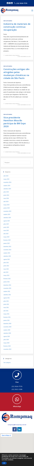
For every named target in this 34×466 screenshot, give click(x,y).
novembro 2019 (7, 349)
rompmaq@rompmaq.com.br (17, 425)
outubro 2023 (6, 214)
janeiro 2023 (6, 243)
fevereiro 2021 (7, 317)
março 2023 (6, 237)
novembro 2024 (7, 182)
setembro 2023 (7, 217)
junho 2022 (6, 266)
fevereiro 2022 (7, 278)
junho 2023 (6, 227)
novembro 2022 (7, 249)
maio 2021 (6, 307)
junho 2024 (6, 195)
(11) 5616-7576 (21, 3)
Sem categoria (7, 20)
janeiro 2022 (6, 282)
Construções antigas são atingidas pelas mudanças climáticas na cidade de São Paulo (16, 73)
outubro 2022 (6, 253)
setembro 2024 (7, 189)
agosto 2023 (6, 221)
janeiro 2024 (6, 208)
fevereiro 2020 (7, 346)
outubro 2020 (6, 330)
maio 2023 (6, 230)
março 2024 (6, 205)
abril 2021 (5, 311)
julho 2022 (6, 262)
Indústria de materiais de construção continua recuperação (16, 26)
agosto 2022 (6, 259)
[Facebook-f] (14, 429)
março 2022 (6, 275)
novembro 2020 (7, 327)
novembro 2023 (7, 211)
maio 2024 (6, 198)
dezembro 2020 (7, 323)
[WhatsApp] (17, 399)
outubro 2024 (6, 185)
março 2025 (6, 179)
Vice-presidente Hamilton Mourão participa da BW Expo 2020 (14, 122)
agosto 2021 (6, 298)
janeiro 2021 (6, 320)
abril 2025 (5, 176)
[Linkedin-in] (19, 429)
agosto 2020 (6, 336)
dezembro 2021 (7, 285)
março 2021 (6, 314)
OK (4, 463)
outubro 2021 (6, 291)
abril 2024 (5, 201)
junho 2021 (6, 304)
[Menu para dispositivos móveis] (32, 10)
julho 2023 (6, 224)
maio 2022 (6, 269)
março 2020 (6, 343)
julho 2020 (6, 339)
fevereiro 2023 (7, 240)
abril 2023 (5, 233)
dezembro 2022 (7, 246)
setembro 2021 (7, 294)
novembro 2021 (7, 288)
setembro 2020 (7, 333)
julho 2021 (6, 301)
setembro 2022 (7, 256)
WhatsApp (17, 406)
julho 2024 (6, 192)
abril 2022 (5, 272)
